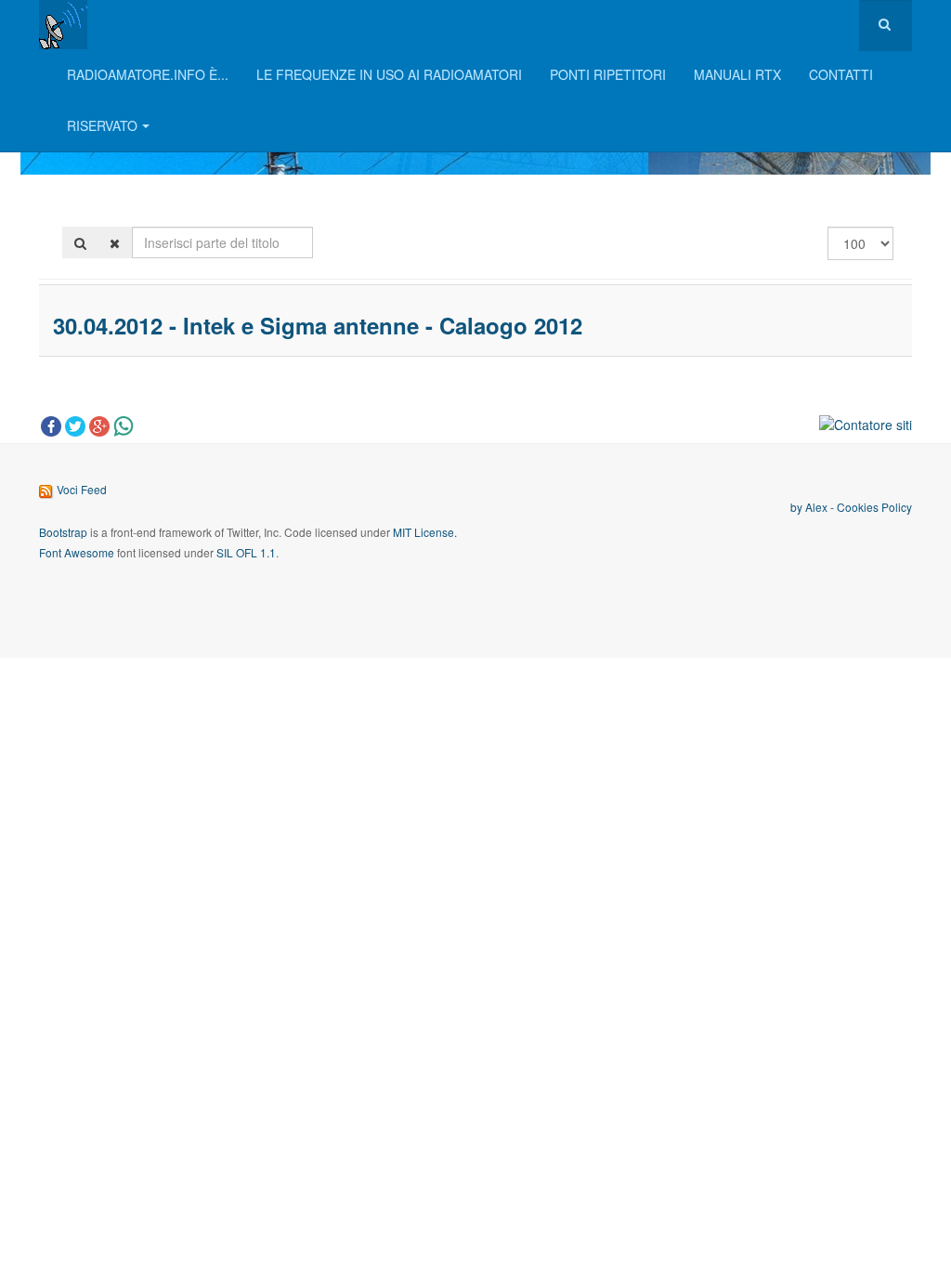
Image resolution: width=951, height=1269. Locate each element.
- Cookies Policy (869, 507)
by (797, 507)
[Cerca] (80, 242)
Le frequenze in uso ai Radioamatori (389, 74)
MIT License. (425, 532)
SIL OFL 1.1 (246, 552)
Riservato (102, 125)
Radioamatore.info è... (147, 74)
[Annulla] (115, 242)
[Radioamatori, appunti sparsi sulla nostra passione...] (63, 24)
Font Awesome (76, 552)
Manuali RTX (737, 74)
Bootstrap (63, 532)
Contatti (841, 74)
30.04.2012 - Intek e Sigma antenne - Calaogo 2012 (317, 325)
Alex (816, 507)
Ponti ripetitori (608, 74)
